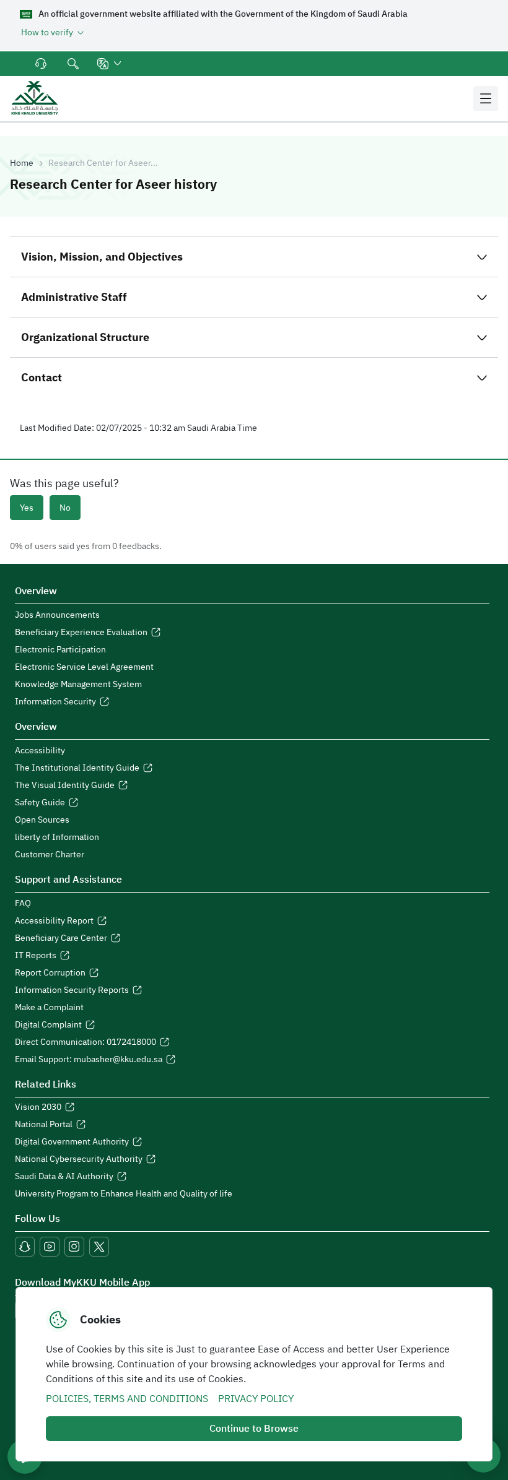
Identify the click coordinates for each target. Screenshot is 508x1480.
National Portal (43, 1125)
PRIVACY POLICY (256, 1398)
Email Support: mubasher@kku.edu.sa (88, 1060)
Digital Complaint (48, 1025)
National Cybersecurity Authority (78, 1159)
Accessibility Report (54, 921)
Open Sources (42, 820)
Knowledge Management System (78, 684)
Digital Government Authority (72, 1142)
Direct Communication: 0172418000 (85, 1042)
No (65, 507)
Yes (26, 507)
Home (21, 163)
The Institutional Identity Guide (77, 768)
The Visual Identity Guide (65, 785)
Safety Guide (40, 803)
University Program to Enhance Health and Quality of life (123, 1194)
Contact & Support (42, 64)
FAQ (23, 904)
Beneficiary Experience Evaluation (81, 632)
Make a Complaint (49, 1008)
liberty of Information (57, 837)
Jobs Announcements (57, 615)
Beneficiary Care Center (61, 938)
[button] (110, 64)
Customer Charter (49, 855)
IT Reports (35, 956)
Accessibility (40, 751)
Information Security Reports (72, 990)
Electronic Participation (60, 650)
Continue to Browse (254, 1428)
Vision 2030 (38, 1107)
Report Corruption (50, 973)
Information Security (55, 702)
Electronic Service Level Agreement (84, 667)
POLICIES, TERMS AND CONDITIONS (127, 1398)
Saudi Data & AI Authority (64, 1177)
